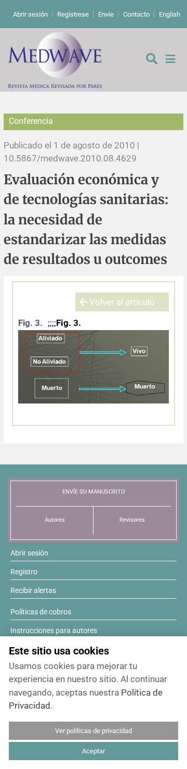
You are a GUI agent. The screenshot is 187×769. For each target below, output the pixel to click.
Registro (23, 572)
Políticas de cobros (40, 612)
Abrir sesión (30, 14)
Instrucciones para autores (53, 630)
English (169, 14)
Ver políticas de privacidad (93, 731)
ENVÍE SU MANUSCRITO (93, 491)
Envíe (106, 14)
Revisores (132, 519)
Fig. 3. (30, 323)
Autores (55, 519)
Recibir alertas (33, 590)
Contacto (136, 14)
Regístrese (73, 14)
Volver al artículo (121, 302)
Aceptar (93, 751)
